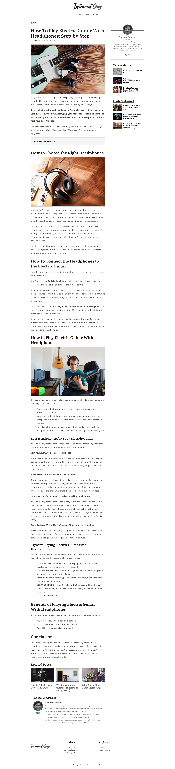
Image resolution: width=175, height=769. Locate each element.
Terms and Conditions (71, 750)
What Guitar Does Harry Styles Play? (91, 686)
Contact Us (72, 747)
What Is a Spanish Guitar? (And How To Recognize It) (67, 687)
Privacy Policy (71, 753)
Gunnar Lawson (38, 40)
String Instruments (91, 14)
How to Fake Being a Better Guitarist (41, 686)
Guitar (79, 14)
